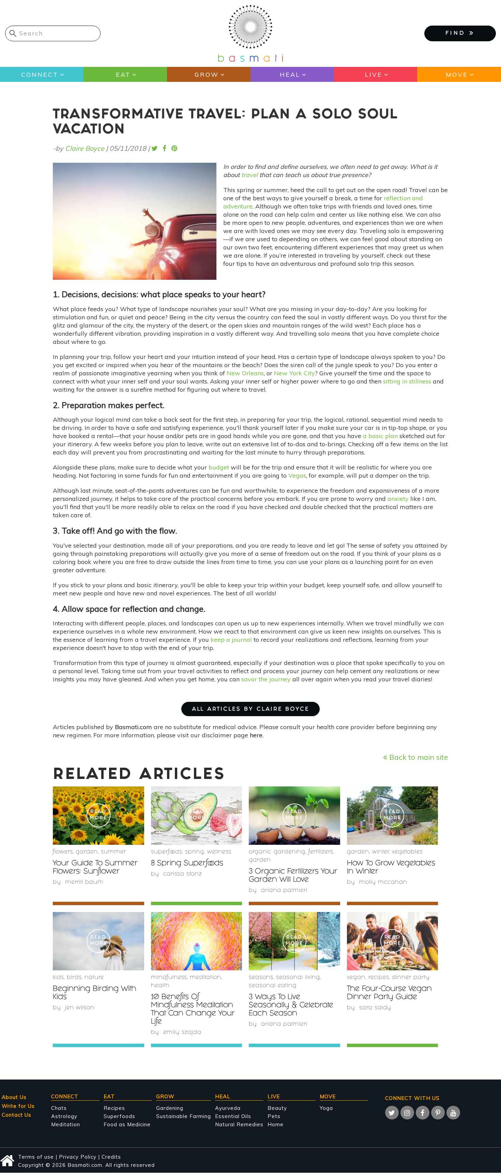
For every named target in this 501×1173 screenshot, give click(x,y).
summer (113, 852)
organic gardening (277, 852)
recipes (378, 977)
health (160, 985)
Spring (194, 852)
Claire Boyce (84, 148)
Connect (39, 74)
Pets (274, 1116)
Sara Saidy (375, 1008)
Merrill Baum (84, 882)
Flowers (63, 852)
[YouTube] (453, 1112)
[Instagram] (407, 1112)
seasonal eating (273, 985)
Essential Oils (233, 1116)
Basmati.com (133, 727)
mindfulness (169, 977)
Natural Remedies (239, 1124)
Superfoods (119, 1116)
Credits (111, 1157)
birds (74, 977)
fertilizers (320, 852)
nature (94, 977)
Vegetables (407, 852)
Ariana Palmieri (284, 890)
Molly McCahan (383, 882)
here (256, 735)
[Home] (250, 33)
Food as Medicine (127, 1124)
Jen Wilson (79, 1008)
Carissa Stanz (182, 874)
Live (373, 74)
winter (380, 852)
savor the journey (266, 679)
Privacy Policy (77, 1157)
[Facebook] (422, 1112)
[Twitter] (392, 1112)
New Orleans (245, 373)
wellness (219, 852)
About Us (14, 1097)
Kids (58, 977)
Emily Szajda (182, 1032)
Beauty (277, 1108)
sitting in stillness (407, 381)
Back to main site (417, 757)
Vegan (356, 977)
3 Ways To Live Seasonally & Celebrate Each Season (291, 1005)
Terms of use (36, 1157)
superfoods (166, 852)
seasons (261, 977)
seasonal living (298, 977)
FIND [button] (457, 33)
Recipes (114, 1108)
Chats (59, 1108)
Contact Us (16, 1115)
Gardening (169, 1108)
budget (219, 467)
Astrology (64, 1116)
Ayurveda (228, 1108)
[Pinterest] (438, 1112)
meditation (205, 977)
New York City (294, 373)
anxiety (398, 499)
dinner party (411, 977)
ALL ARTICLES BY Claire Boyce (250, 709)
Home (276, 1124)
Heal (290, 74)
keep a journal (231, 639)
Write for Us (18, 1106)
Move (457, 74)
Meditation (65, 1124)
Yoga (326, 1108)
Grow (207, 74)
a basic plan (380, 436)
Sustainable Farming (183, 1116)
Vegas (297, 475)
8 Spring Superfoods (187, 863)
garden (87, 852)
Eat (123, 74)
